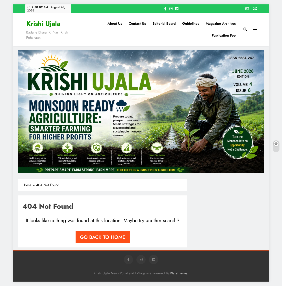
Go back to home (102, 237)
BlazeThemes (178, 273)
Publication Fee (224, 35)
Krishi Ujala (43, 23)
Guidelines (190, 23)
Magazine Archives (221, 23)
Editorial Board (164, 23)
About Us (115, 23)
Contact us (137, 23)
